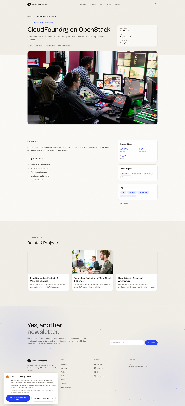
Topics (63, 372)
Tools (101, 4)
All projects (124, 204)
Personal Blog (66, 387)
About (109, 4)
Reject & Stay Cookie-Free (43, 398)
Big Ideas (93, 4)
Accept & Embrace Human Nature (18, 398)
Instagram (100, 376)
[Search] (155, 4)
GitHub (99, 364)
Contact (117, 4)
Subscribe (151, 343)
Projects (30, 16)
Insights (83, 4)
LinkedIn (100, 368)
